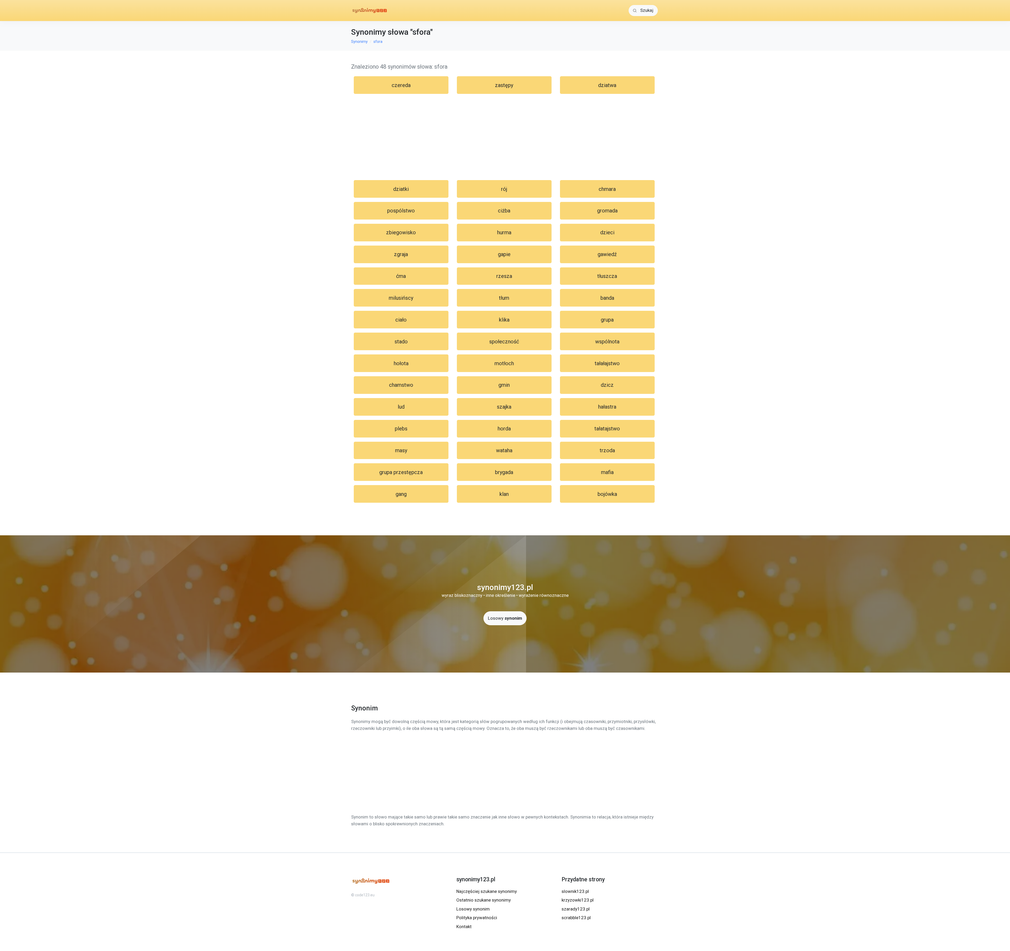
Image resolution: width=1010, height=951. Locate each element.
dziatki (401, 189)
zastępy (504, 85)
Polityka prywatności (476, 917)
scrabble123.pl (576, 917)
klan (504, 494)
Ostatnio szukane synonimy (483, 900)
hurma (504, 232)
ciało (401, 320)
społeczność (504, 341)
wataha (504, 450)
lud (401, 407)
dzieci (607, 232)
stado (401, 341)
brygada (504, 472)
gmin (504, 385)
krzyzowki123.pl (578, 900)
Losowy (505, 618)
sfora (377, 41)
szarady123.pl (576, 909)
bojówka (607, 494)
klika (504, 320)
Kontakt (464, 926)
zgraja (401, 254)
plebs (401, 428)
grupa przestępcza (401, 472)
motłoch (504, 363)
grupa (607, 320)
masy (401, 450)
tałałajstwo (607, 363)
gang (401, 494)
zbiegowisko (401, 232)
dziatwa (607, 85)
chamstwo (401, 385)
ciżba (504, 210)
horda (504, 428)
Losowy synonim (473, 909)
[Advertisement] (505, 137)
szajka (504, 407)
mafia (607, 472)
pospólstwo (401, 210)
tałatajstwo (607, 428)
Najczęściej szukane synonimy (486, 891)
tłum (504, 298)
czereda (401, 85)
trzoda (607, 450)
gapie (504, 254)
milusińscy (401, 298)
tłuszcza (607, 276)
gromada (607, 210)
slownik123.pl (575, 891)
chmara (607, 189)
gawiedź (607, 254)
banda (607, 298)
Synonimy (359, 41)
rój (504, 189)
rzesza (504, 276)
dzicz (607, 385)
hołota (401, 363)
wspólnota (607, 341)
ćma (401, 276)
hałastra (607, 407)
